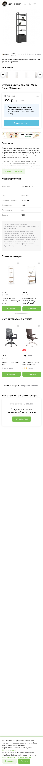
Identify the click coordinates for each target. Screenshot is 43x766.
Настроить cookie (9, 750)
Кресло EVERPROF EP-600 (10, 363)
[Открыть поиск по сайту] (25, 4)
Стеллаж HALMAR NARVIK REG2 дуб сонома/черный (29, 301)
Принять (24, 761)
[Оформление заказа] (34, 4)
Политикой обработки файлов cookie (16, 757)
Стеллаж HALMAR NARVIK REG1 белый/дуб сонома (11, 301)
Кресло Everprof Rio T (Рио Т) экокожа (30, 363)
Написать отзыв (21, 419)
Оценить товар (35, 54)
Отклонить (9, 761)
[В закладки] (18, 263)
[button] (40, 74)
